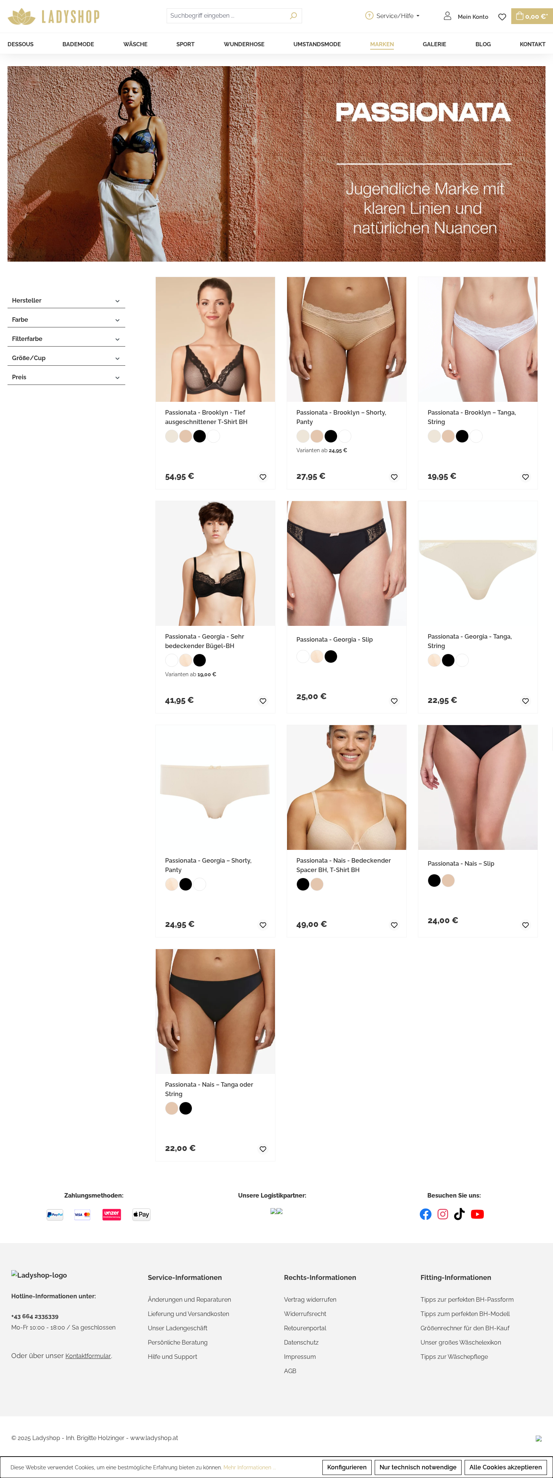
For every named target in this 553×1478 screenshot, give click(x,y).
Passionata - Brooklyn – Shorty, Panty (341, 417)
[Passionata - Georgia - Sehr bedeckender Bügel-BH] (215, 563)
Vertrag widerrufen (310, 1299)
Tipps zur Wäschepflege (454, 1356)
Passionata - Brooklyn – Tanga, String (472, 417)
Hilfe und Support (172, 1356)
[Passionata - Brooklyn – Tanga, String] (478, 339)
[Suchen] (293, 15)
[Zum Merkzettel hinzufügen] (256, 475)
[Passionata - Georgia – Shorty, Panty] (215, 787)
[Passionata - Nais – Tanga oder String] (215, 1011)
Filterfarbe (27, 338)
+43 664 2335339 (34, 1316)
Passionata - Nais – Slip (461, 863)
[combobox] (226, 15)
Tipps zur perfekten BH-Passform (467, 1299)
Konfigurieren (347, 1467)
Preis (19, 377)
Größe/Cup (29, 358)
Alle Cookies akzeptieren (505, 1467)
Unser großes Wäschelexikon (461, 1342)
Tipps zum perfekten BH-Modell (465, 1313)
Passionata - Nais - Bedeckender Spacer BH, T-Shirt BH (343, 865)
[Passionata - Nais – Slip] (478, 787)
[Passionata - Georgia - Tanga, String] (478, 563)
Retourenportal (305, 1328)
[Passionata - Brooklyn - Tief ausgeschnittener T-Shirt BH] (215, 339)
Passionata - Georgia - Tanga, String (470, 641)
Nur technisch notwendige (418, 1467)
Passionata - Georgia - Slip (334, 639)
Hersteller (26, 300)
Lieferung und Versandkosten (188, 1313)
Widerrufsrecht (305, 1313)
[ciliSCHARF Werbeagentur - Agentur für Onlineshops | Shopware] (539, 1438)
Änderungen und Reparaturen (189, 1299)
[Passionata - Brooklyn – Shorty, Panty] (347, 339)
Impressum (300, 1356)
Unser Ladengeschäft (177, 1328)
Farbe (20, 319)
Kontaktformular (88, 1356)
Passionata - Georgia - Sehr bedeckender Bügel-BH (204, 641)
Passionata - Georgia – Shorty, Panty (208, 865)
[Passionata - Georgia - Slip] (347, 563)
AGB (290, 1371)
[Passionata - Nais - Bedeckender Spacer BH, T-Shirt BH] (347, 787)
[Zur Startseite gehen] (55, 16)
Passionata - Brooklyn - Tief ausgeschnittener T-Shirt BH (206, 417)
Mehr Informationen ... (249, 1467)
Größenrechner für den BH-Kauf (465, 1328)
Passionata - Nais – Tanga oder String (209, 1089)
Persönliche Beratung (178, 1342)
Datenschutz (301, 1342)
